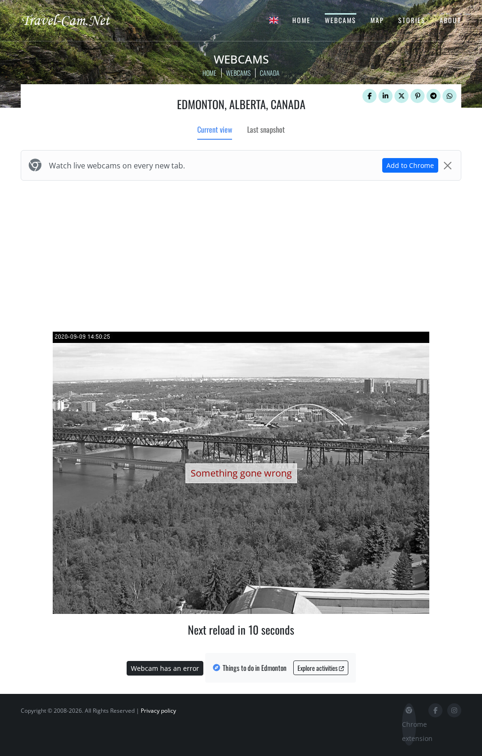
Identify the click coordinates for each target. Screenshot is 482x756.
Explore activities (318, 668)
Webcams (340, 20)
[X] (401, 96)
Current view (214, 129)
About (450, 20)
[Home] (74, 20)
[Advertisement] (241, 254)
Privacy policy (158, 711)
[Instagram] (454, 710)
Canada (270, 73)
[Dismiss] (447, 165)
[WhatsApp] (449, 96)
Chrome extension (409, 731)
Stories (412, 20)
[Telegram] (433, 96)
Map (377, 20)
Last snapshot (266, 129)
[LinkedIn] (385, 96)
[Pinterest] (417, 96)
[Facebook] (369, 96)
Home (301, 20)
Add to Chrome (410, 165)
